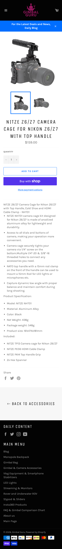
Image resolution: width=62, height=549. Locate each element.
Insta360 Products (15, 504)
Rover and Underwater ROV (20, 493)
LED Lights (10, 482)
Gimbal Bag (10, 462)
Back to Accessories (33, 403)
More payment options (30, 189)
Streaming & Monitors (17, 488)
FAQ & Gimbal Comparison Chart (24, 510)
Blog (6, 451)
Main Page (10, 521)
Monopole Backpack (16, 457)
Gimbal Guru (18, 532)
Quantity (8, 152)
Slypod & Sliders (14, 499)
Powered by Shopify (36, 532)
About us (9, 515)
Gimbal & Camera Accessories (22, 468)
